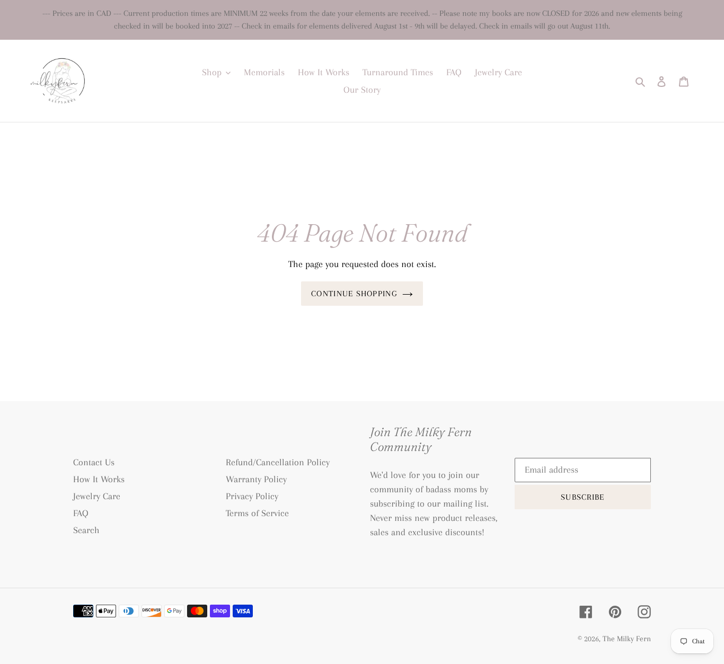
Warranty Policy (256, 479)
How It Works (99, 479)
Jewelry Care (96, 496)
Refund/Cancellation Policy (278, 462)
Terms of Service (257, 513)
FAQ (81, 513)
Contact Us (93, 462)
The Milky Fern (627, 638)
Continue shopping (354, 293)
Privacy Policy (252, 496)
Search (86, 530)
